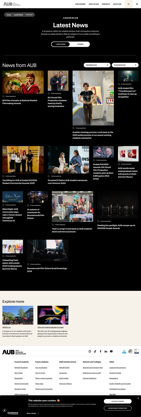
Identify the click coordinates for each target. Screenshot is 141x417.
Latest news (60, 44)
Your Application (41, 368)
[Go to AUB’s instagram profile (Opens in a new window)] (90, 351)
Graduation (18, 378)
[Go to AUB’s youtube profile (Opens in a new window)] (111, 351)
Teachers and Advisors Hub (93, 368)
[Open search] (128, 4)
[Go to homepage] (18, 352)
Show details (31, 413)
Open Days (39, 384)
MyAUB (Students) (21, 368)
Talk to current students (43, 378)
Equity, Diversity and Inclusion (120, 384)
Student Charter (115, 373)
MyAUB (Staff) (64, 368)
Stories (80, 44)
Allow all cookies (118, 401)
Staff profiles (63, 378)
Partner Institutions (89, 378)
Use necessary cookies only (117, 408)
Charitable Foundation (117, 389)
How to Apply (40, 373)
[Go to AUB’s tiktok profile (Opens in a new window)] (95, 351)
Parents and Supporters (44, 389)
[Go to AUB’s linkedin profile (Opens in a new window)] (106, 351)
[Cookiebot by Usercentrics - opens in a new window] (13, 413)
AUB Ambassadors (21, 394)
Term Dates (18, 373)
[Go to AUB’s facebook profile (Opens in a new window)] (100, 351)
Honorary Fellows (65, 384)
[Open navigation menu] (137, 4)
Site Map (112, 394)
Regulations (113, 378)
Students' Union (20, 389)
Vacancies (63, 373)
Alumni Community (21, 384)
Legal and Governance (117, 368)
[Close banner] (138, 398)
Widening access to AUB (92, 373)
